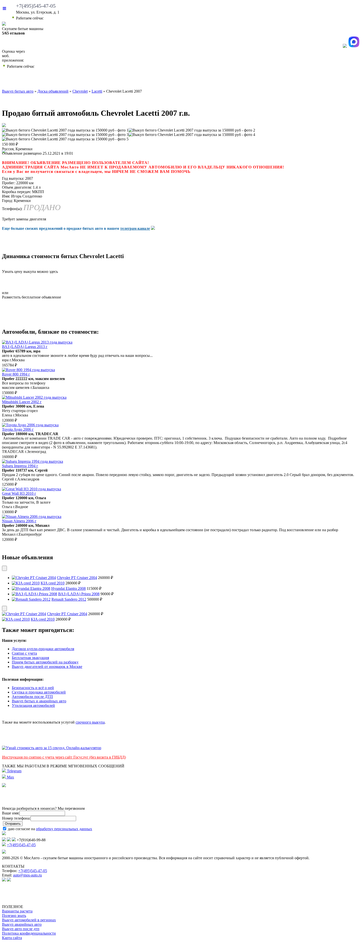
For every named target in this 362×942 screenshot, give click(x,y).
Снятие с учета (24, 653)
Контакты (342, 80)
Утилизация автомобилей (33, 705)
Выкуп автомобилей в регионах (29, 920)
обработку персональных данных (64, 829)
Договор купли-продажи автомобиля (43, 649)
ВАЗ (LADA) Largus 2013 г (25, 347)
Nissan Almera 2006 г (19, 521)
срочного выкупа (90, 722)
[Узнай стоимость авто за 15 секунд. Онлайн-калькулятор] (51, 748)
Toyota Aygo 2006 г (18, 429)
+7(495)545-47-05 (36, 6)
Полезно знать (14, 915)
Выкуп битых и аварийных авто (39, 701)
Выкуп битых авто (32, 80)
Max (10, 777)
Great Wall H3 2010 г (19, 493)
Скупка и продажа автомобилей (39, 692)
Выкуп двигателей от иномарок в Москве (47, 666)
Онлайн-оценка (227, 80)
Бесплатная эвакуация (30, 658)
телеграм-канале (135, 228)
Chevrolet (80, 91)
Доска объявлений (290, 80)
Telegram (13, 771)
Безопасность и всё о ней (33, 688)
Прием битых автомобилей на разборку (45, 662)
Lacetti (97, 91)
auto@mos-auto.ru (27, 875)
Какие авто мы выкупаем (104, 80)
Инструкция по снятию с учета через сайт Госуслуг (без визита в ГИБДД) (64, 757)
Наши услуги (172, 80)
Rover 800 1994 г (16, 374)
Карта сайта (12, 938)
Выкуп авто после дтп (20, 929)
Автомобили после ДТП (32, 696)
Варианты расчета (17, 911)
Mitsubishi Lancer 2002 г (22, 402)
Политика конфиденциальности (29, 933)
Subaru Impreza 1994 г (20, 466)
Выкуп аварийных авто (22, 924)
